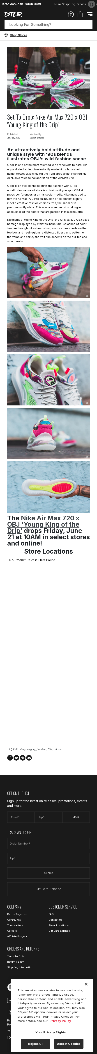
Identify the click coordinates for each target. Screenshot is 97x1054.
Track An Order (16, 956)
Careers (12, 930)
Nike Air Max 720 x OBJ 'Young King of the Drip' (43, 524)
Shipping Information (20, 967)
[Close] (86, 984)
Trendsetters (15, 925)
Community (14, 919)
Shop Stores (18, 35)
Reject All (35, 1043)
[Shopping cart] (80, 14)
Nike (50, 749)
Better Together (17, 914)
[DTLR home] (13, 14)
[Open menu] (89, 14)
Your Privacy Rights (50, 1032)
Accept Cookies (69, 1043)
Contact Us (55, 919)
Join (76, 817)
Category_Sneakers (35, 749)
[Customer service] (71, 14)
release (58, 749)
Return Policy (15, 961)
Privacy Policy (60, 1021)
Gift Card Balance (48, 889)
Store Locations (58, 925)
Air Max (19, 749)
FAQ (51, 914)
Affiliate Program (17, 936)
